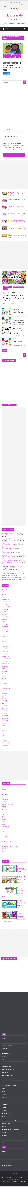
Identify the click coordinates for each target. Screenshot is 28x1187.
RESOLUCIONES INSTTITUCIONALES (10, 846)
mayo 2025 (4, 616)
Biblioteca (4, 792)
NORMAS (4, 829)
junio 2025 (4, 614)
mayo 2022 (4, 703)
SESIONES (4, 849)
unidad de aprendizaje (7, 853)
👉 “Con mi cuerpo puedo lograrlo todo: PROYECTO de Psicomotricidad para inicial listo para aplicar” (13, 573)
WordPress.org (5, 1048)
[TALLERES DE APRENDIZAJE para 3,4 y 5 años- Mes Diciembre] (6, 312)
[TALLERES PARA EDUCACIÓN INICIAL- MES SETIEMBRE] (6, 342)
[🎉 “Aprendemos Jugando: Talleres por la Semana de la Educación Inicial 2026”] (14, 277)
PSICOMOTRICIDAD (6, 841)
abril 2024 (4, 646)
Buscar (24, 82)
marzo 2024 (4, 649)
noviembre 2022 (6, 688)
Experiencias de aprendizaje (9, 57)
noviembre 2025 (6, 602)
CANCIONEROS (5, 794)
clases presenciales (16, 54)
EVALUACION (5, 809)
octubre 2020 (5, 748)
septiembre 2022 (6, 693)
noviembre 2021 (6, 718)
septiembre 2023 (6, 663)
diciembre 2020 (5, 743)
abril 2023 (4, 676)
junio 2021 (4, 730)
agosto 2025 (5, 609)
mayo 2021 (4, 733)
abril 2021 (4, 735)
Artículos (4, 789)
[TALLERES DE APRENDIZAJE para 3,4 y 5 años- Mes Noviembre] (6, 321)
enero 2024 (4, 654)
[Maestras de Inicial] (3, 29)
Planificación (5, 836)
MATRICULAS (5, 821)
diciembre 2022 (5, 686)
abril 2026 (4, 592)
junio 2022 (4, 701)
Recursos (18, 57)
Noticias (4, 831)
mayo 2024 (4, 644)
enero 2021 (4, 740)
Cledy (15, 303)
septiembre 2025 (6, 607)
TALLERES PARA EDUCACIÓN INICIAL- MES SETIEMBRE (18, 341)
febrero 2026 (5, 597)
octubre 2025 (5, 604)
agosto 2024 (5, 636)
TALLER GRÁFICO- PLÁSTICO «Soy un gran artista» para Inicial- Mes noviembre (19, 331)
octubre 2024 (5, 631)
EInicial (15, 60)
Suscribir (14, 155)
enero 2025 (4, 624)
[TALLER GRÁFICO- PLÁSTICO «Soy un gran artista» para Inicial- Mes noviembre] (6, 332)
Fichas (3, 814)
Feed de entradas (6, 1042)
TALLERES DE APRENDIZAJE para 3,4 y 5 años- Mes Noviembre (18, 320)
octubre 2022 (5, 691)
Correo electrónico (10, 136)
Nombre (7, 129)
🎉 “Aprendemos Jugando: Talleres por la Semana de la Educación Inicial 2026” (13, 296)
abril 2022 (4, 705)
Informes (4, 819)
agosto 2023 (5, 666)
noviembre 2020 (6, 745)
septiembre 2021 (6, 723)
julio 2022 (4, 698)
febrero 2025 (5, 621)
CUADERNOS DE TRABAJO (8, 804)
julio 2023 (4, 668)
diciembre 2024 (5, 626)
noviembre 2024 (6, 629)
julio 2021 (4, 728)
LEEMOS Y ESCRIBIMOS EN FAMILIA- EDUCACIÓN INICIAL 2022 (12, 66)
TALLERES (5, 289)
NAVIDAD (4, 824)
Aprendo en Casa (7, 54)
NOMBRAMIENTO (6, 826)
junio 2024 (4, 641)
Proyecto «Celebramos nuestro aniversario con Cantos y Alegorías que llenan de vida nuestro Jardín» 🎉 (13, 568)
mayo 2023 (4, 673)
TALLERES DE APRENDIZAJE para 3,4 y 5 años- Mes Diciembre (18, 311)
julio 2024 (4, 639)
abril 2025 (4, 619)
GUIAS (3, 816)
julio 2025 (4, 611)
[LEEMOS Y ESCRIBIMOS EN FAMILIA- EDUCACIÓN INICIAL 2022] (13, 48)
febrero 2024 (5, 651)
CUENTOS (4, 806)
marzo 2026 (4, 594)
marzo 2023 (4, 678)
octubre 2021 (5, 720)
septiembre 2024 (6, 634)
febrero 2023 (5, 681)
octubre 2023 (5, 661)
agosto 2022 (5, 696)
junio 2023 (4, 671)
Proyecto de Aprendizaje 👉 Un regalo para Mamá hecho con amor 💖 (15, 5)
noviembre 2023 (6, 658)
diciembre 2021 (5, 715)
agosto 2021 (5, 725)
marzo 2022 (4, 708)
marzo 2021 (4, 738)
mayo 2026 (4, 589)
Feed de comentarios (7, 1045)
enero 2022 (4, 713)
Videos (3, 856)
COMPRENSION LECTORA (8, 799)
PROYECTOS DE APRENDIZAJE (18, 286)
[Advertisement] (14, 174)
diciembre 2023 (5, 656)
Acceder (4, 1038)
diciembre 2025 (5, 599)
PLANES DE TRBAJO (6, 834)
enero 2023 (4, 683)
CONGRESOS (5, 802)
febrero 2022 (5, 710)
